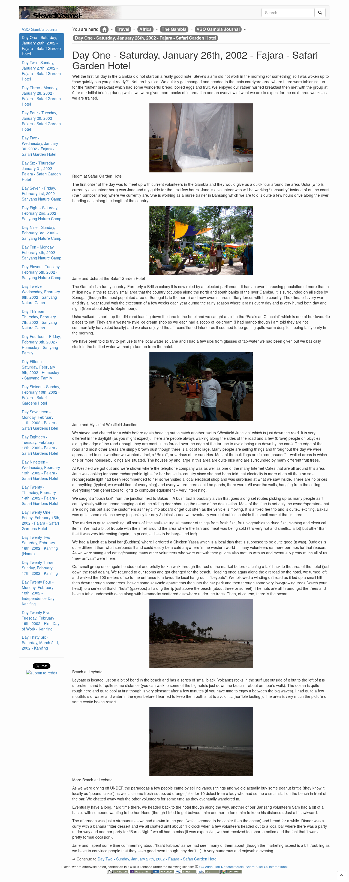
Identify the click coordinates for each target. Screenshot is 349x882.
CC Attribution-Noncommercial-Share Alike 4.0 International (243, 866)
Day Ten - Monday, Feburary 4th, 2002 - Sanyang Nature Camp (41, 252)
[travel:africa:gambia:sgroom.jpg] (201, 137)
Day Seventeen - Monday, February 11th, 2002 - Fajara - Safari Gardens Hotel (40, 420)
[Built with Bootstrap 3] (141, 871)
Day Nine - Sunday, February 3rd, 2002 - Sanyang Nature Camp (41, 233)
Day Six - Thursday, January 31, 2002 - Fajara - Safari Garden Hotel (41, 171)
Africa (145, 29)
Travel (123, 29)
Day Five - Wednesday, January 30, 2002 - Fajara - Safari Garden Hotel (40, 146)
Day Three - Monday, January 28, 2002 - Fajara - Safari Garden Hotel (41, 96)
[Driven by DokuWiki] (231, 871)
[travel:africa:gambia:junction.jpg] (201, 386)
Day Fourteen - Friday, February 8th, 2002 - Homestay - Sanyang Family (41, 344)
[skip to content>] (341, 875)
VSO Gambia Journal (40, 29)
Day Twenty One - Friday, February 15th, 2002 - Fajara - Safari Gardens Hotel (41, 520)
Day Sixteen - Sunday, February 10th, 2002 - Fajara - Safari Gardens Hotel (41, 395)
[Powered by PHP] (163, 871)
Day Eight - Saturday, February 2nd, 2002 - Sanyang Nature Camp (41, 213)
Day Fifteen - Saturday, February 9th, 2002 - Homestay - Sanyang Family (40, 370)
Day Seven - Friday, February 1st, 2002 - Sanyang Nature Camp (41, 193)
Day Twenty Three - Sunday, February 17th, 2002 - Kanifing (40, 568)
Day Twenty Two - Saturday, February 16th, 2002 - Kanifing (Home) (40, 545)
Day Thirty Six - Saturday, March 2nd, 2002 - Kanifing (40, 642)
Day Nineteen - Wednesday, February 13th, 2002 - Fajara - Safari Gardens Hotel (41, 470)
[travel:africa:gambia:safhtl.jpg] (201, 240)
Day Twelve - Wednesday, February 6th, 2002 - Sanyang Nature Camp (41, 294)
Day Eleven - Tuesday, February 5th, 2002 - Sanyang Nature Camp (41, 272)
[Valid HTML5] (186, 871)
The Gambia (174, 29)
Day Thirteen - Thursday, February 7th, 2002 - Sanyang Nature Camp (39, 319)
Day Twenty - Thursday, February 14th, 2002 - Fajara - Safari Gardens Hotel (40, 495)
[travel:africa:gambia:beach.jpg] (201, 633)
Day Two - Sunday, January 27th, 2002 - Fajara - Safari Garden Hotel (41, 71)
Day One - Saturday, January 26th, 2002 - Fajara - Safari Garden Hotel (41, 45)
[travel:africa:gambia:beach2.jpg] (201, 741)
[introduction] (104, 29)
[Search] (320, 12)
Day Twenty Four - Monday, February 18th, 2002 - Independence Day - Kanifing (39, 592)
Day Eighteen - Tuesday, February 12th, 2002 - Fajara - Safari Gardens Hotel (40, 445)
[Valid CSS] (209, 871)
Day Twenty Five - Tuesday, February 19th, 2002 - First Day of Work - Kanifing (40, 621)
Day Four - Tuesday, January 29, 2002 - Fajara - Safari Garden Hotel (41, 121)
